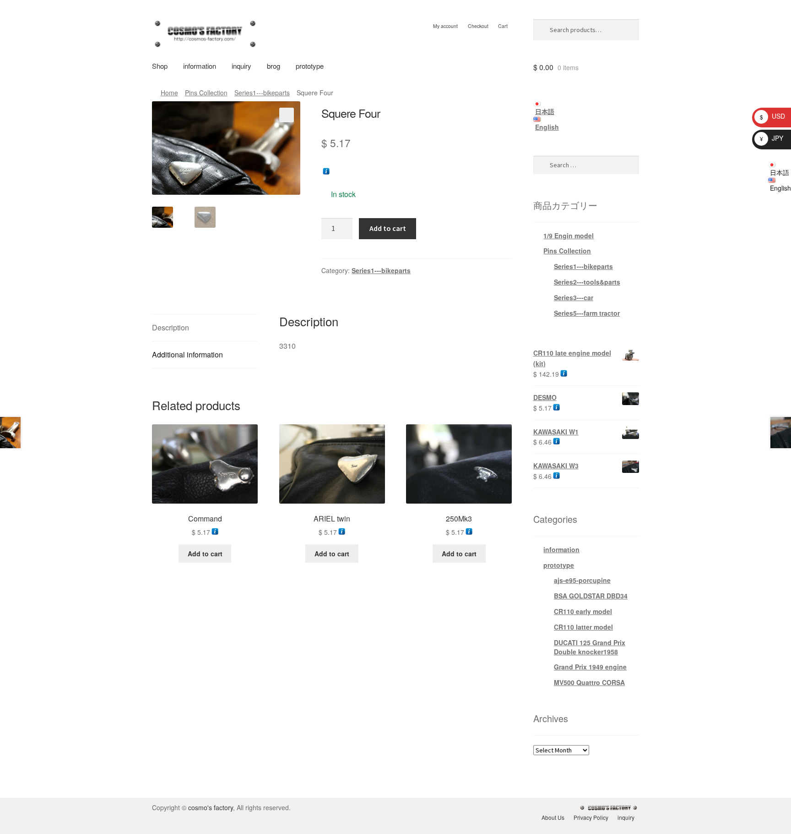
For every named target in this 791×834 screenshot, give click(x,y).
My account (445, 25)
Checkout (478, 25)
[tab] (205, 327)
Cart (503, 25)
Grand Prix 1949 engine (590, 666)
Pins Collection (206, 92)
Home (169, 92)
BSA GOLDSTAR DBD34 (591, 595)
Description (170, 327)
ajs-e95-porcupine (582, 580)
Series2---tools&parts (587, 281)
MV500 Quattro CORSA (589, 682)
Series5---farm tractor (587, 313)
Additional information (187, 354)
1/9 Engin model (568, 235)
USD (772, 116)
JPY (771, 138)
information (199, 66)
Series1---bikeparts (262, 92)
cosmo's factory (210, 807)
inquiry (241, 66)
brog (273, 66)
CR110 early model (583, 611)
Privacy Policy (591, 817)
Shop (160, 66)
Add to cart (387, 228)
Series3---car (573, 297)
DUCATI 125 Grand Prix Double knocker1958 (589, 647)
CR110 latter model (583, 626)
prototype (310, 66)
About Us (553, 817)
